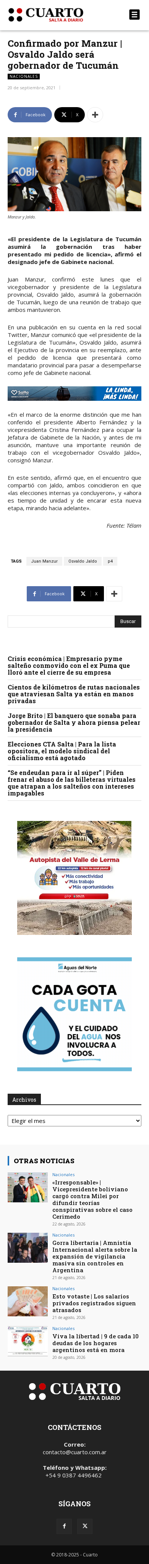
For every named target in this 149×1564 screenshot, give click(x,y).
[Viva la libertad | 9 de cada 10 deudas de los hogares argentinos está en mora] (28, 1341)
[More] (95, 114)
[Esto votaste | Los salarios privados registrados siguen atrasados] (28, 1301)
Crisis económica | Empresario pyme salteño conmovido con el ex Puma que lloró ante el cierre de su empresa (69, 665)
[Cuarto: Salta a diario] (54, 14)
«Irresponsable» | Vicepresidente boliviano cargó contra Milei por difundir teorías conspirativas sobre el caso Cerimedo (92, 1199)
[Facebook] (64, 1526)
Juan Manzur (44, 561)
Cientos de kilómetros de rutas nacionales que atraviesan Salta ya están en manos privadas (74, 694)
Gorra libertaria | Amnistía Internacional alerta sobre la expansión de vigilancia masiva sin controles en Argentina (94, 1256)
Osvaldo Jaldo (82, 561)
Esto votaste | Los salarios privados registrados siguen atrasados (94, 1303)
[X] (84, 1526)
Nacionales (24, 76)
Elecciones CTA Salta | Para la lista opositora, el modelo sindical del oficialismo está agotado (62, 751)
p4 (110, 561)
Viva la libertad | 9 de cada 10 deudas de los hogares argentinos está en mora (95, 1343)
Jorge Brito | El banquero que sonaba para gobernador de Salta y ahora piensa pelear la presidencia (74, 722)
